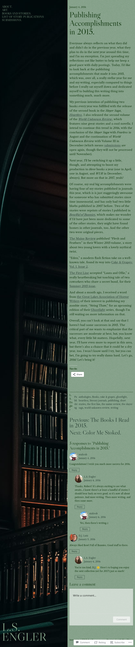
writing (114, 407)
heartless (83, 400)
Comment (121, 619)
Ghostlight (98, 310)
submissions (112, 145)
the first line (93, 404)
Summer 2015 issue (82, 286)
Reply (74, 470)
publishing (113, 400)
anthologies (85, 397)
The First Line (79, 273)
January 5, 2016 (87, 539)
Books (95, 397)
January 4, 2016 (87, 458)
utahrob (83, 454)
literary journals (98, 400)
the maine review (111, 404)
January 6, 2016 (92, 480)
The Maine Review (82, 238)
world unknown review (96, 407)
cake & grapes (107, 397)
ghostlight (121, 397)
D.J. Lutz (83, 535)
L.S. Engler (24, 632)
